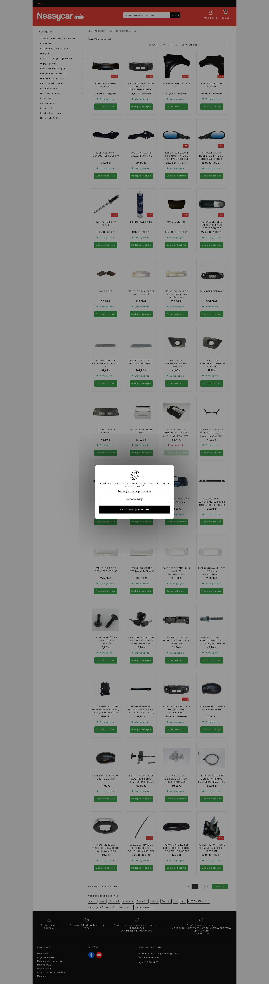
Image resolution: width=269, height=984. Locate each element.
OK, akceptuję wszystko (134, 509)
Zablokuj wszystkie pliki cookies (134, 491)
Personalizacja (134, 499)
